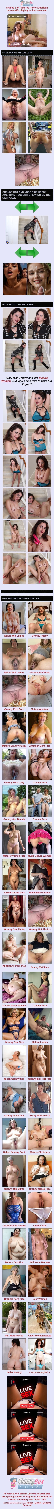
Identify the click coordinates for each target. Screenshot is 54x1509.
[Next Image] (33, 212)
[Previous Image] (20, 212)
